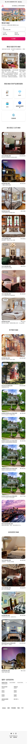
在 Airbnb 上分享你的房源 (18, 6)
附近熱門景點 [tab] (20, 682)
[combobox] (13, 30)
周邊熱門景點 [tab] (4, 682)
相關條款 (15, 737)
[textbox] (7, 34)
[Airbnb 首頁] (3, 6)
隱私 (11, 737)
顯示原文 (20, 1)
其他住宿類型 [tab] (12, 682)
